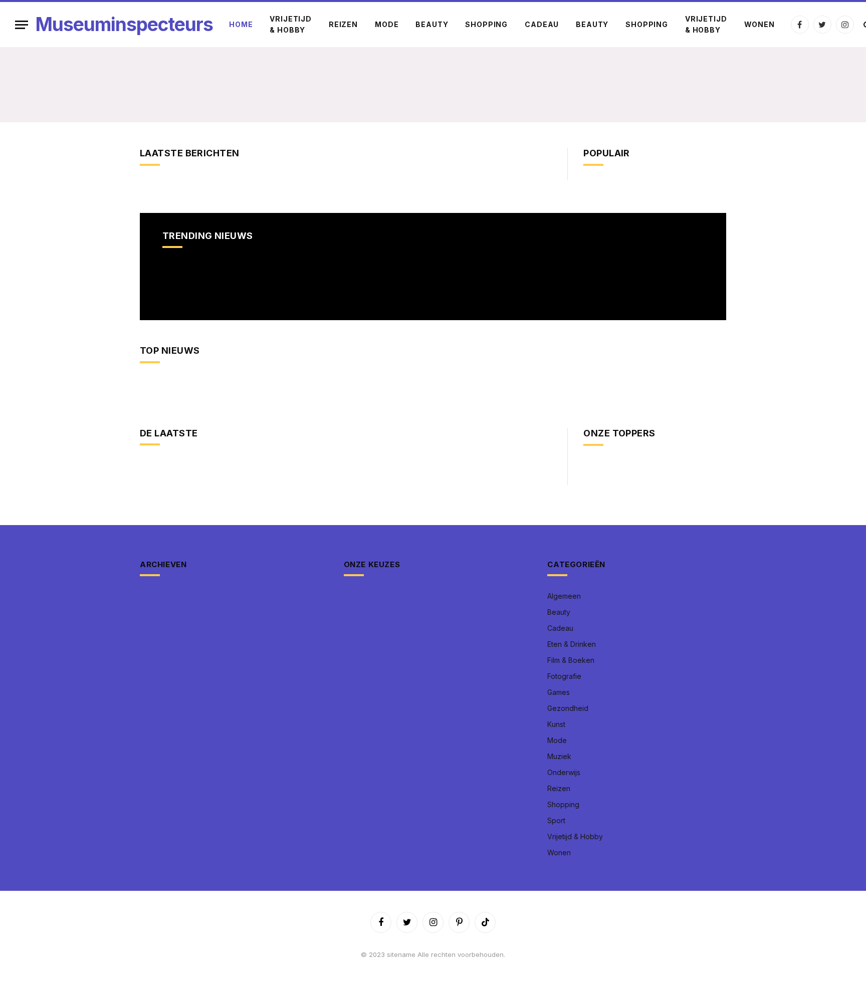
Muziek (559, 756)
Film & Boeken (570, 660)
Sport (556, 820)
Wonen (759, 24)
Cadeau (542, 24)
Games (558, 692)
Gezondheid (567, 708)
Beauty (431, 24)
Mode (386, 24)
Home (241, 24)
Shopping (486, 24)
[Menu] (21, 25)
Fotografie (564, 676)
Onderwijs (563, 772)
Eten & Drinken (571, 644)
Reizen (343, 24)
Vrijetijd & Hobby (291, 24)
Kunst (556, 724)
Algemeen (564, 596)
